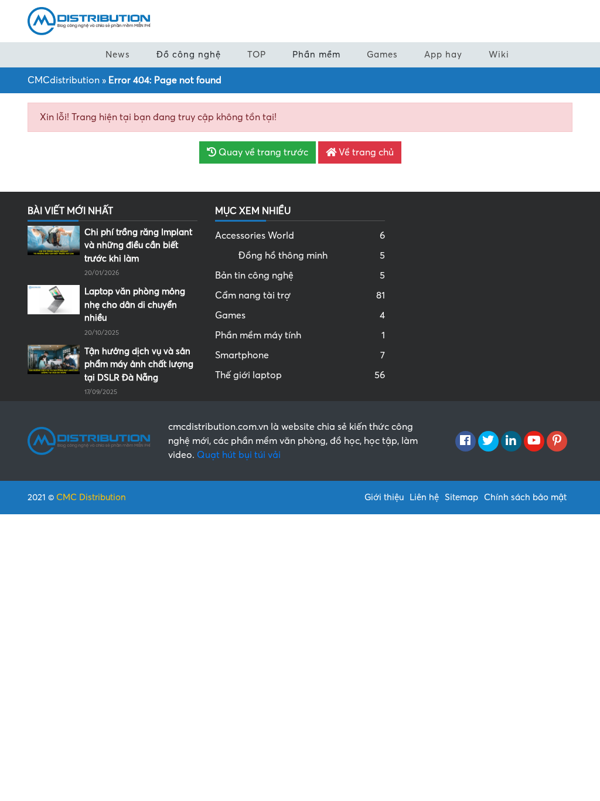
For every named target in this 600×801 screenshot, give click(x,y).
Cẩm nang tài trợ (300, 295)
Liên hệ (424, 497)
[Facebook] (465, 441)
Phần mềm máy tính (300, 335)
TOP (256, 54)
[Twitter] (488, 441)
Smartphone (300, 355)
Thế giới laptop (300, 375)
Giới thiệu (384, 497)
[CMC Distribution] (89, 20)
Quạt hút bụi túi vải (239, 455)
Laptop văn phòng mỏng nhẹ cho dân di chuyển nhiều (134, 305)
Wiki (499, 54)
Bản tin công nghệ (300, 275)
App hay (443, 54)
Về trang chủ (365, 152)
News (117, 54)
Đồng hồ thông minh (311, 255)
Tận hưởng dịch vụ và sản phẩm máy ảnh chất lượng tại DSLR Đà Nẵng (138, 364)
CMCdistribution (64, 80)
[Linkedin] (511, 441)
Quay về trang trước (262, 152)
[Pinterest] (557, 441)
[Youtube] (534, 441)
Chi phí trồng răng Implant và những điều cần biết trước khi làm (138, 245)
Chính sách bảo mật (525, 497)
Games (382, 54)
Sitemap (461, 497)
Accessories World (300, 235)
